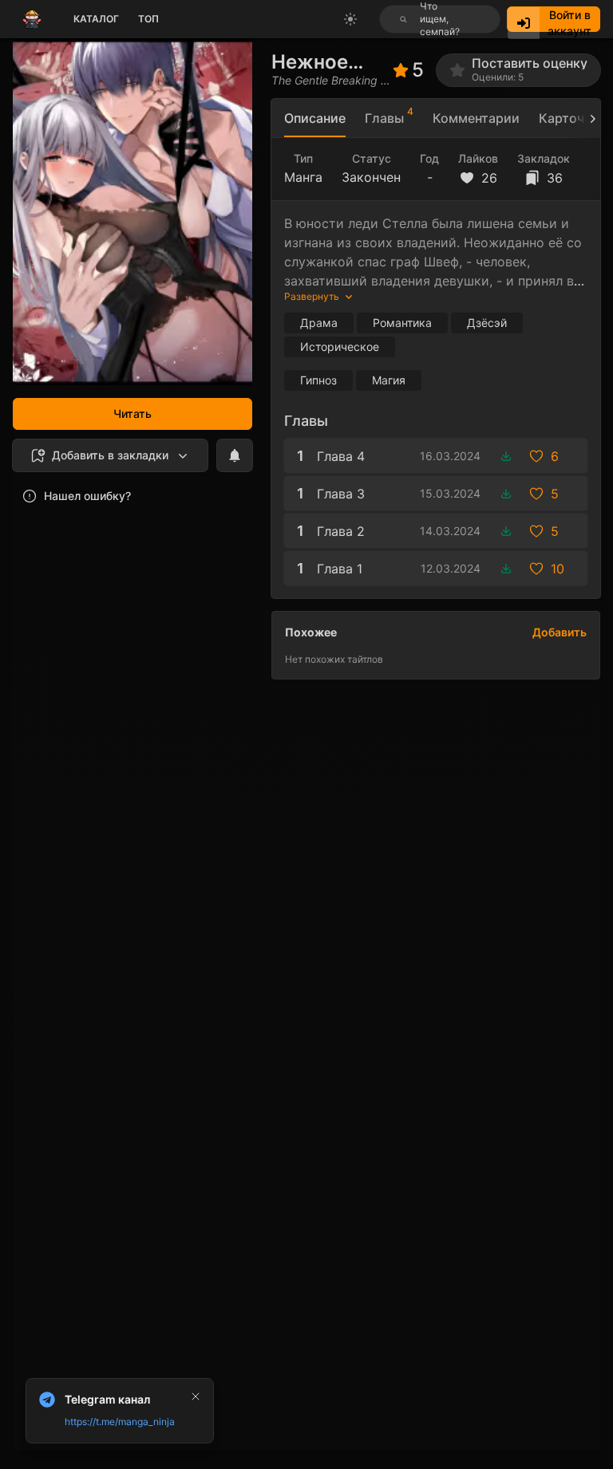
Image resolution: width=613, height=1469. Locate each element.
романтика (402, 322)
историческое (339, 346)
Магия (388, 380)
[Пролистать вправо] (585, 118)
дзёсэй (487, 322)
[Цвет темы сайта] (350, 19)
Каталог (96, 19)
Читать (132, 413)
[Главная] (32, 19)
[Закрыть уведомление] (195, 1396)
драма (319, 322)
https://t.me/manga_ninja (120, 1422)
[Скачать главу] (506, 456)
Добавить (559, 632)
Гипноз (318, 380)
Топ (148, 19)
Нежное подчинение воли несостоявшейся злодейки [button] (332, 62)
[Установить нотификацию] (234, 455)
